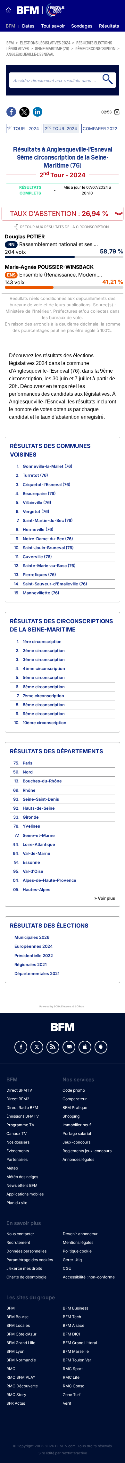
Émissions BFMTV (22, 1116)
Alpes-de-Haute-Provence (49, 880)
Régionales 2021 (30, 964)
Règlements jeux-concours (87, 1150)
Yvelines (31, 826)
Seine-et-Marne (39, 835)
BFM (10, 26)
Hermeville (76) (38, 529)
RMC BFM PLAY (20, 1377)
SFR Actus (15, 1403)
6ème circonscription (44, 686)
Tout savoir (53, 26)
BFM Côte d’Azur (21, 1334)
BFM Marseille (76, 1351)
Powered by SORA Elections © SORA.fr (61, 1006)
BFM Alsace (73, 1325)
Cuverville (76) (37, 556)
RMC (10, 1368)
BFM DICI (71, 1334)
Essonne (31, 862)
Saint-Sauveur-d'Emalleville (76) (55, 584)
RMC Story (16, 1394)
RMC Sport (73, 1368)
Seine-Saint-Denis (41, 799)
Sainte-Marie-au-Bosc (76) (49, 565)
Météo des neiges (22, 1176)
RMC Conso (73, 1386)
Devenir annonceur (80, 1233)
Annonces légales (78, 1159)
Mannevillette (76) (41, 593)
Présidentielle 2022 (33, 955)
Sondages (82, 26)
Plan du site (16, 1202)
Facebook (20, 1047)
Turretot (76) (35, 475)
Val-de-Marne (36, 853)
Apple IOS (85, 1047)
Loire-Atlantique (39, 844)
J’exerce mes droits (24, 1268)
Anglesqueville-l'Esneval (30, 54)
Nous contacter (20, 1233)
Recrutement (18, 1242)
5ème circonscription (44, 677)
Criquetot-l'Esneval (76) (47, 484)
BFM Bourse (17, 1316)
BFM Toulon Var (77, 1360)
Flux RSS (52, 1047)
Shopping (71, 1116)
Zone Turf (71, 1394)
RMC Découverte (22, 1386)
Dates (28, 26)
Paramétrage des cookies (29, 1259)
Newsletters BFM (22, 1185)
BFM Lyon (15, 1351)
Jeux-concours (76, 1142)
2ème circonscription (44, 650)
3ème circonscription (44, 659)
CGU (67, 1268)
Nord (28, 772)
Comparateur (75, 1098)
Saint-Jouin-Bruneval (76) (48, 547)
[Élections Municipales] (38, 10)
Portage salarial (77, 1133)
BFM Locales (18, 1325)
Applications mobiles (25, 1194)
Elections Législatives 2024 (45, 42)
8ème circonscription (44, 704)
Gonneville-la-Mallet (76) (47, 466)
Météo (12, 1168)
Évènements (17, 1150)
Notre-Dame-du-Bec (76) (48, 538)
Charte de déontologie (26, 1277)
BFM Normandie (21, 1360)
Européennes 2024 (33, 946)
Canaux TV (16, 1133)
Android (101, 1047)
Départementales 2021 (36, 973)
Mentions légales (78, 1242)
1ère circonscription (42, 641)
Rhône (29, 790)
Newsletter (69, 1047)
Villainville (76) (37, 502)
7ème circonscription (43, 695)
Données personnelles (26, 1251)
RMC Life (71, 1377)
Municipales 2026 (31, 937)
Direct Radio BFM (22, 1107)
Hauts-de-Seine (39, 808)
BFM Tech (72, 1316)
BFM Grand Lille (20, 1342)
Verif (67, 1403)
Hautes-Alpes (36, 889)
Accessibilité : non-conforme (89, 1277)
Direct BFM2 (17, 1098)
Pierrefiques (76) (39, 574)
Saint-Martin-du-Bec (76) (48, 520)
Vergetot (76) (36, 511)
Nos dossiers (17, 1142)
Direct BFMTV (19, 1090)
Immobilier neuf (77, 1124)
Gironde (31, 817)
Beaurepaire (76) (39, 493)
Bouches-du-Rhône (42, 781)
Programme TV (20, 1124)
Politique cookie (77, 1251)
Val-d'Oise (33, 871)
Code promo (74, 1090)
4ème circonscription (44, 668)
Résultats (109, 26)
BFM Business (75, 1308)
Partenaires (17, 1159)
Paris (27, 763)
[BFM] (8, 10)
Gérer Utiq (72, 1259)
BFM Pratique (75, 1107)
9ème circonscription (95, 48)
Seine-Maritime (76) (52, 48)
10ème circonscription (44, 722)
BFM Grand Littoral (80, 1342)
